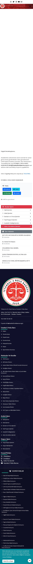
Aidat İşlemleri (6, 422)
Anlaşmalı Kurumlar (7, 343)
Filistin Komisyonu (7, 530)
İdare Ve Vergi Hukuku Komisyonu (11, 475)
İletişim (4, 346)
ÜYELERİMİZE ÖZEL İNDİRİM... (10, 248)
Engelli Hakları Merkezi (8, 385)
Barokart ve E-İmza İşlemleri (9, 425)
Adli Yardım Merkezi (7, 362)
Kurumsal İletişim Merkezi (8, 376)
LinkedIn (17, 193)
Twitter (17, 189)
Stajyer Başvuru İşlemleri (8, 442)
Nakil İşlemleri (6, 419)
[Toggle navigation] (30, 6)
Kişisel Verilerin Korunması (9, 349)
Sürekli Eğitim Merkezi (8, 382)
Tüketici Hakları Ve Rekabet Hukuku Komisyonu (14, 489)
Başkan (4, 331)
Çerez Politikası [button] (7, 557)
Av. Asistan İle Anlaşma (8, 241)
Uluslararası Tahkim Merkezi (9, 404)
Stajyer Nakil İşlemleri (8, 445)
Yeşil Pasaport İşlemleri (8, 428)
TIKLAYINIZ (27, 173)
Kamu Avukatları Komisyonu (9, 502)
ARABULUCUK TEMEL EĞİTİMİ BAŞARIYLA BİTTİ (16, 261)
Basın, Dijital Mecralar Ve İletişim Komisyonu (13, 492)
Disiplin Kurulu (6, 337)
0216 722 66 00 (7, 319)
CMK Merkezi (6, 359)
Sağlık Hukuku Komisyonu (9, 515)
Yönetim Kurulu (6, 334)
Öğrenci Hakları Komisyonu (9, 496)
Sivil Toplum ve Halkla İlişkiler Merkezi (11, 410)
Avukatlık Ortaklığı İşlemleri (9, 432)
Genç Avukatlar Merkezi (8, 407)
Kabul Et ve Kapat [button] (8, 561)
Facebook (7, 189)
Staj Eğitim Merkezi (7, 368)
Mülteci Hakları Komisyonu (9, 481)
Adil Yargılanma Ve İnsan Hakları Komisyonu (13, 507)
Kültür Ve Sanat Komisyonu (9, 536)
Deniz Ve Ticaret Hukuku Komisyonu (11, 519)
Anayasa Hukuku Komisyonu (9, 499)
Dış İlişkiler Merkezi (7, 394)
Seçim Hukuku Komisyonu (9, 533)
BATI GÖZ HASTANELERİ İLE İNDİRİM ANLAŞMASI (16, 235)
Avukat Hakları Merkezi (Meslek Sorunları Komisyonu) (15, 365)
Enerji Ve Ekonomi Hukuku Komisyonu (12, 505)
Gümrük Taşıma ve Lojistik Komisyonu (12, 484)
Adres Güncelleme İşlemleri (9, 435)
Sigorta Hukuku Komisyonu (9, 522)
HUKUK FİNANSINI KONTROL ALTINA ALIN (14, 254)
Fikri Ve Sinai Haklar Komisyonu (10, 543)
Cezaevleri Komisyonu (8, 527)
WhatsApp (7, 193)
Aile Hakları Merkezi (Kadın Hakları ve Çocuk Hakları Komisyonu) (13, 372)
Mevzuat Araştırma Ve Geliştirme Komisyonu (13, 525)
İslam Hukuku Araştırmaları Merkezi (11, 401)
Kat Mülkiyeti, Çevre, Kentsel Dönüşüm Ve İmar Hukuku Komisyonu (15, 511)
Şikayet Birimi (6, 391)
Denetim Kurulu (6, 340)
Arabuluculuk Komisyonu (9, 540)
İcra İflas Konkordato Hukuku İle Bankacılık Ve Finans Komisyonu (13, 546)
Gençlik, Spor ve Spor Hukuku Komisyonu (12, 478)
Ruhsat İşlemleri (6, 448)
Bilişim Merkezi (6, 397)
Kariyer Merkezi (6, 379)
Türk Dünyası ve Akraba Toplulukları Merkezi (13, 388)
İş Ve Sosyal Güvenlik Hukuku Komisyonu (12, 486)
